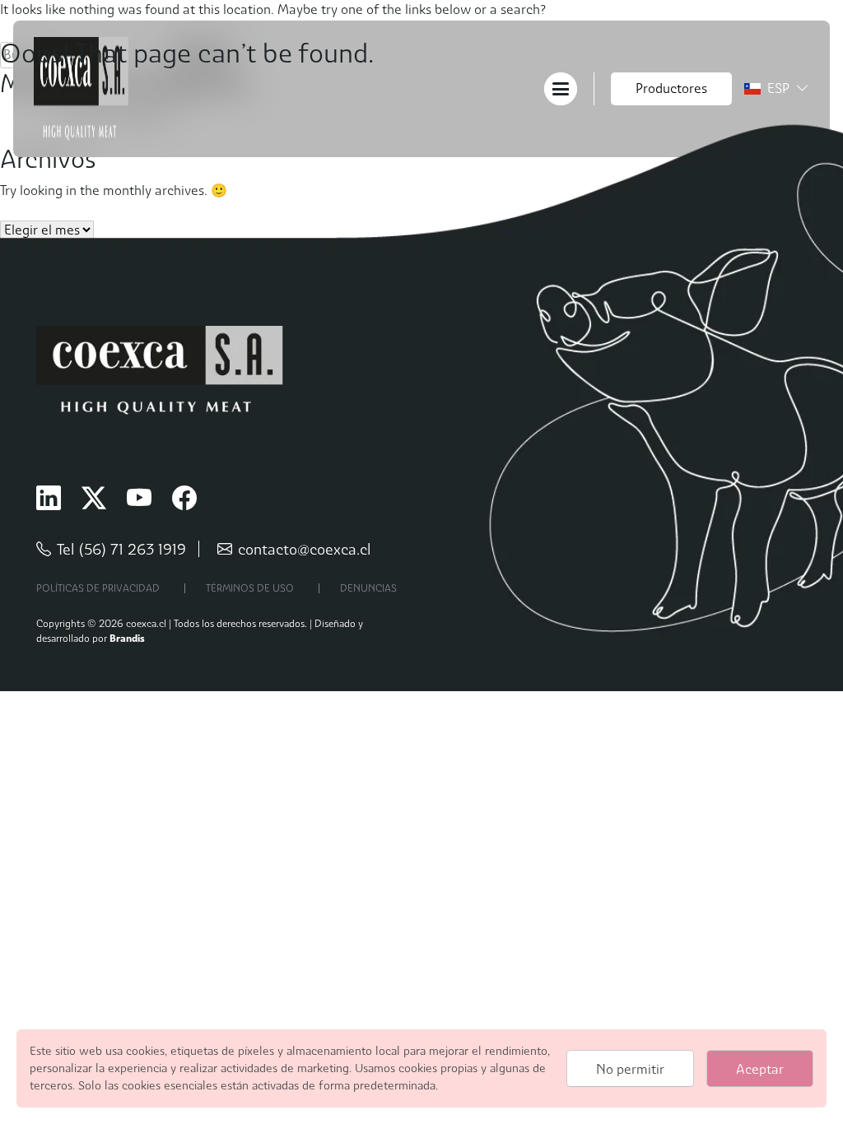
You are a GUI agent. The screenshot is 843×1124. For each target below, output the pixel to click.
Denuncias (368, 588)
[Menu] (560, 87)
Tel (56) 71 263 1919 (121, 549)
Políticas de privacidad (98, 588)
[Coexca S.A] (81, 87)
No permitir (630, 1069)
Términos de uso (250, 588)
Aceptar (760, 1069)
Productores (671, 88)
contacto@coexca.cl (304, 549)
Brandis (127, 638)
